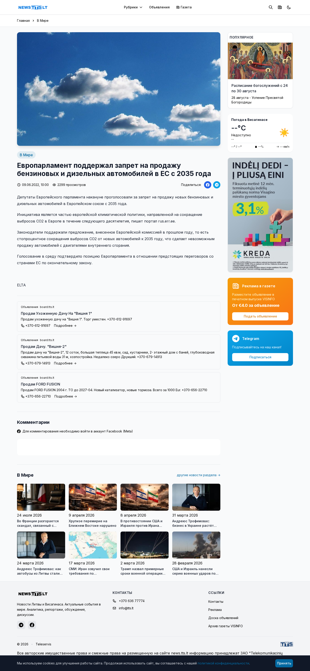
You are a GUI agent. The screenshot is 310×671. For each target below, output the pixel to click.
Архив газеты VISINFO (225, 626)
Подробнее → (65, 325)
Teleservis (43, 644)
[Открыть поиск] (271, 7)
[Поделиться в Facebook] (207, 184)
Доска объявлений (223, 618)
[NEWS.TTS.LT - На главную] (33, 7)
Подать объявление (260, 316)
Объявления (159, 7)
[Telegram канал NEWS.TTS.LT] (21, 625)
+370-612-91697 (37, 325)
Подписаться (260, 357)
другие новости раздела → (198, 475)
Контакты (215, 601)
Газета (186, 7)
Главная (23, 20)
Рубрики (131, 7)
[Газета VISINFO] (280, 7)
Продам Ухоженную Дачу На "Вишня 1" (56, 313)
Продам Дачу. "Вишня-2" (43, 346)
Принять (284, 663)
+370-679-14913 (37, 363)
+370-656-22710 (38, 396)
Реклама (215, 610)
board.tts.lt (47, 307)
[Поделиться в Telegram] (216, 184)
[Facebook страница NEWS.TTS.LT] (32, 625)
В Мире (43, 20)
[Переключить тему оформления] (289, 7)
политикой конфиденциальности (223, 663)
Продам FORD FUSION (40, 384)
